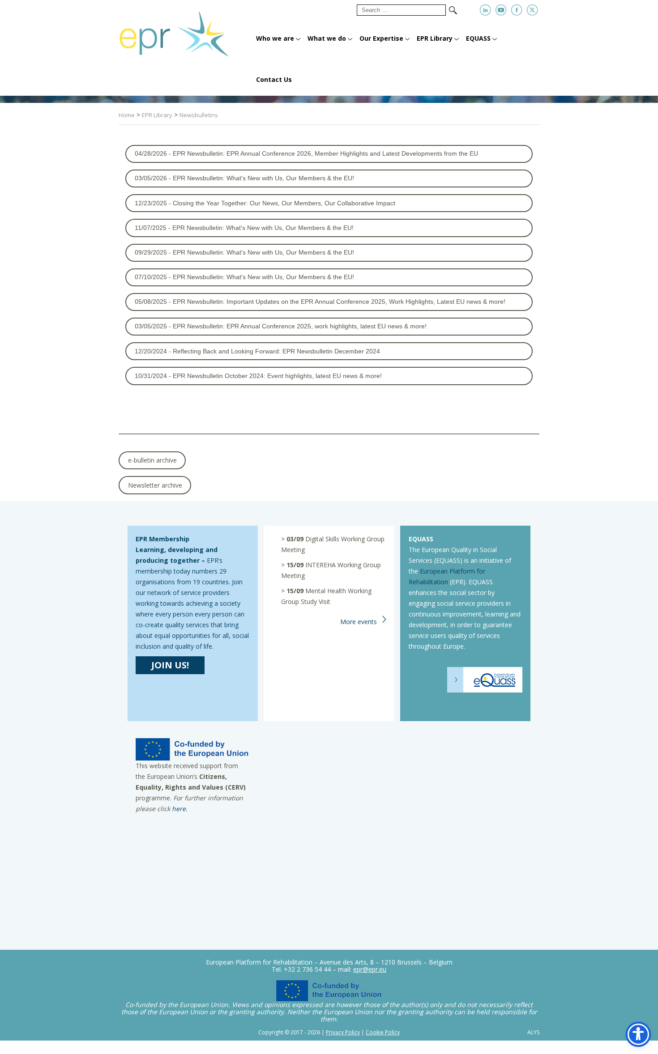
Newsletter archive (155, 485)
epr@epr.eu (369, 969)
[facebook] (516, 10)
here (179, 808)
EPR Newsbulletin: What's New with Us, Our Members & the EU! (263, 178)
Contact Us (274, 79)
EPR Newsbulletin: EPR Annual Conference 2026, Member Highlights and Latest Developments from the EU (325, 153)
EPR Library (435, 38)
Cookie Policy (383, 1032)
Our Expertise (381, 38)
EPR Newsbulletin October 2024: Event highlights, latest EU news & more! (277, 375)
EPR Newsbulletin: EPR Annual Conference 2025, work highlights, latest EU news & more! (300, 326)
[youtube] (501, 10)
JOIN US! (170, 665)
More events (358, 621)
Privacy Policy (343, 1032)
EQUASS (478, 38)
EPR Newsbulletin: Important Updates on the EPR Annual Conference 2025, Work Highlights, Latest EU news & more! (339, 301)
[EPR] (185, 30)
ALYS (533, 1032)
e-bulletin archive (152, 460)
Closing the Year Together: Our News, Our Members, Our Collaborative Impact (284, 203)
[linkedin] (485, 10)
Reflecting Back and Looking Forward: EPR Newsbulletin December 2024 (276, 351)
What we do (327, 38)
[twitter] (532, 10)
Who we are (275, 38)
